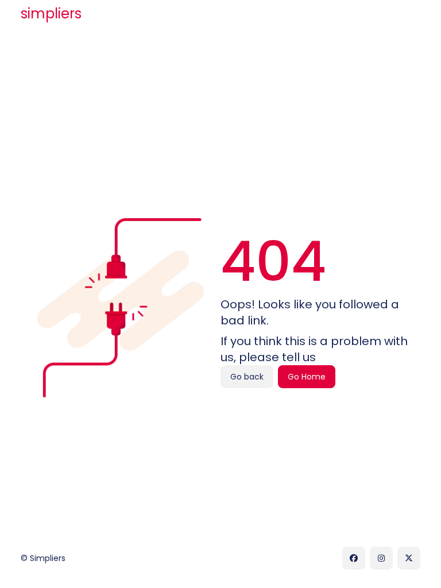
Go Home (307, 376)
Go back (247, 376)
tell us (299, 357)
